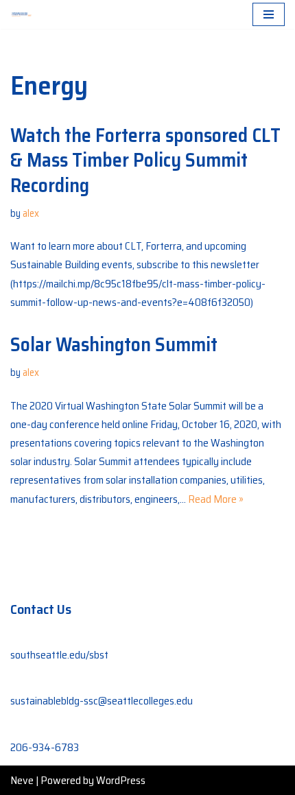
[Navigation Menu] (268, 14)
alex (31, 213)
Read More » (216, 499)
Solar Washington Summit (113, 344)
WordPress (120, 780)
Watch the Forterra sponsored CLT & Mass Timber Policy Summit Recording (145, 160)
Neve (22, 780)
